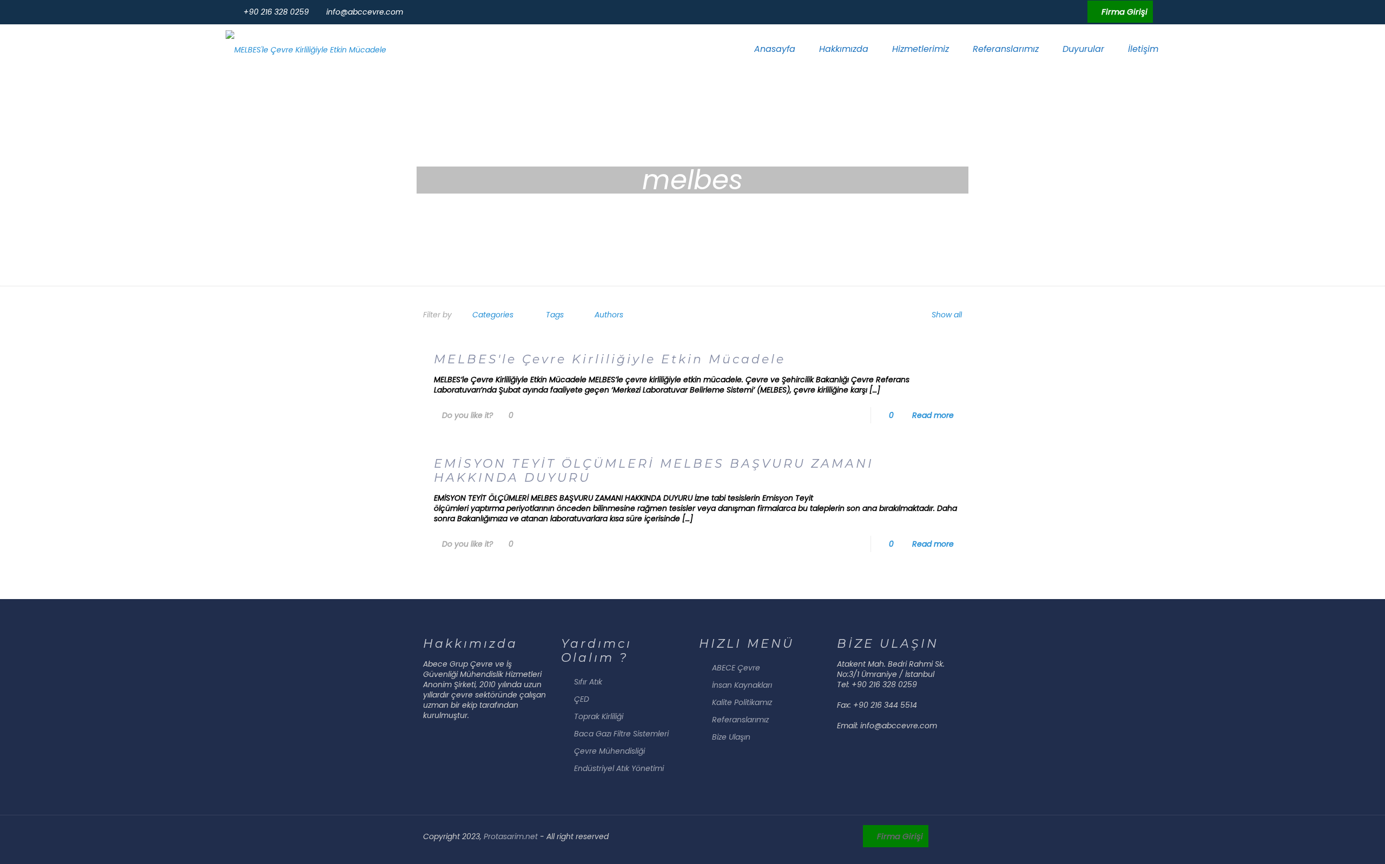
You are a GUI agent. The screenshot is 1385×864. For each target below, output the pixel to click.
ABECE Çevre (736, 667)
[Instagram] (1078, 11)
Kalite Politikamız (742, 702)
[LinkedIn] (1064, 11)
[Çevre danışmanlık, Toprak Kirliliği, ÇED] (306, 49)
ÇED (581, 699)
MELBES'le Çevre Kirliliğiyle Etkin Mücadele (610, 359)
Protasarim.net (512, 836)
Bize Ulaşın (731, 737)
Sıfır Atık (588, 681)
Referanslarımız (740, 719)
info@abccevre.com (364, 11)
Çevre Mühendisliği (609, 751)
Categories (492, 314)
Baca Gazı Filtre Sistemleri (621, 733)
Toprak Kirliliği (598, 716)
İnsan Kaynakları (742, 685)
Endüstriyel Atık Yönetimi (619, 768)
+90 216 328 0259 (276, 11)
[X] (1049, 11)
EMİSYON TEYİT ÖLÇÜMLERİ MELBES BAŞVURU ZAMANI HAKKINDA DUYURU (654, 470)
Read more (933, 415)
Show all (947, 314)
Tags (555, 314)
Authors (609, 314)
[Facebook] (1034, 11)
